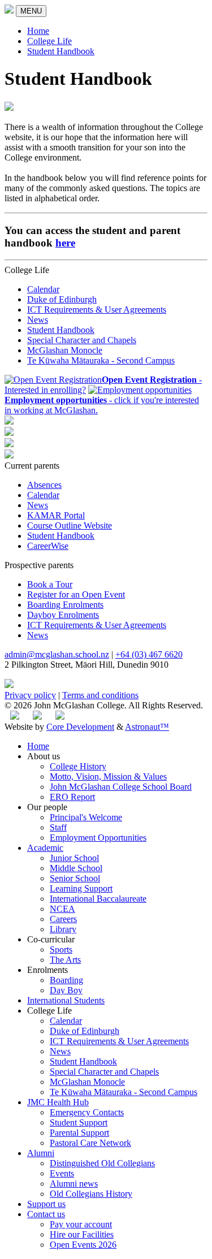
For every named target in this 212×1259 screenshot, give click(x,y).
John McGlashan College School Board (121, 786)
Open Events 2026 (83, 1244)
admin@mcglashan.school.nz (57, 654)
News (37, 320)
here (65, 243)
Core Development (80, 727)
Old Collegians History (91, 1194)
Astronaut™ (147, 727)
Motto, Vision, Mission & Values (108, 776)
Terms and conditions (100, 695)
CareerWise (47, 546)
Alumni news (74, 1183)
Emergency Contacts (87, 1112)
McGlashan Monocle (64, 350)
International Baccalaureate (98, 898)
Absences (44, 485)
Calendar (43, 289)
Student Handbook (60, 51)
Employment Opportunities (98, 837)
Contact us (46, 1214)
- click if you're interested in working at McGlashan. (102, 405)
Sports (61, 949)
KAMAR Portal (56, 515)
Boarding (66, 980)
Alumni (40, 1153)
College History (78, 766)
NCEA (62, 909)
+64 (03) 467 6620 (149, 654)
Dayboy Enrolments (63, 615)
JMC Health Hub (58, 1102)
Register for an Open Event (76, 594)
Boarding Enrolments (65, 604)
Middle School (76, 868)
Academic (45, 848)
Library (63, 929)
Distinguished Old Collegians (102, 1163)
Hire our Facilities (82, 1234)
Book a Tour (49, 584)
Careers (63, 919)
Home (38, 31)
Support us (46, 1204)
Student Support (78, 1122)
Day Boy (66, 990)
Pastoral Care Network (90, 1143)
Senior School (75, 878)
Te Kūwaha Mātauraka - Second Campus (101, 360)
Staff (58, 827)
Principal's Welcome (86, 817)
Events (62, 1173)
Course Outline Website (69, 525)
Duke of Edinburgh (62, 299)
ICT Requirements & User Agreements (96, 309)
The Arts (65, 959)
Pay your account (81, 1224)
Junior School (74, 858)
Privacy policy (30, 695)
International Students (66, 1000)
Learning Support (81, 888)
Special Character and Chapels (81, 340)
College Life (49, 41)
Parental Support (79, 1132)
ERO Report (72, 797)
